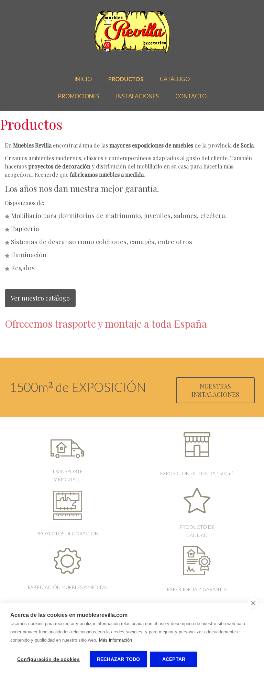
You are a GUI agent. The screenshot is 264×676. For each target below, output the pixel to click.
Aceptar (173, 659)
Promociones (78, 96)
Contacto (191, 96)
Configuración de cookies (48, 659)
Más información (115, 640)
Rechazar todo (118, 659)
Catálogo (175, 79)
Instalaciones (137, 96)
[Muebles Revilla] (132, 51)
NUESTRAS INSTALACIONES (215, 390)
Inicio (83, 79)
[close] (253, 603)
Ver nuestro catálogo (40, 298)
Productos (125, 79)
